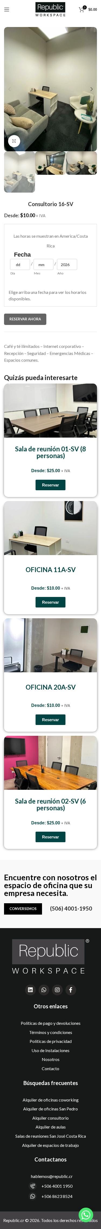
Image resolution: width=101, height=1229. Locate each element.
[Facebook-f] (70, 990)
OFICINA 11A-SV (51, 569)
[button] (9, 89)
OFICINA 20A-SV (51, 687)
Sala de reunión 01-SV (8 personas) (50, 452)
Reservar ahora (25, 319)
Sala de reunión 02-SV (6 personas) (50, 804)
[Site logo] (50, 8)
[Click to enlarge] (14, 141)
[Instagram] (57, 990)
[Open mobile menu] (6, 9)
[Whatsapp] (44, 990)
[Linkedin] (30, 990)
